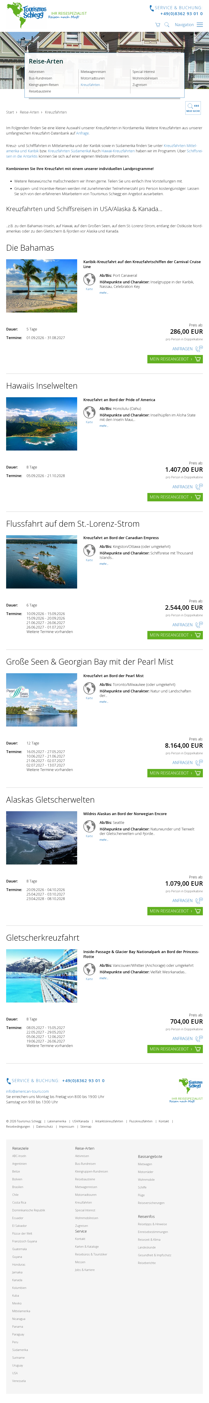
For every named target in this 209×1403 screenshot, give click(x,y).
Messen (80, 1262)
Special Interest (143, 71)
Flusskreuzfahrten (140, 1121)
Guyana (17, 1257)
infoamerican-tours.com (27, 1091)
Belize (16, 1171)
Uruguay (17, 1365)
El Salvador (19, 1226)
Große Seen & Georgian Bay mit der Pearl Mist (89, 661)
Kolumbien (19, 1288)
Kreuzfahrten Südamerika (69, 150)
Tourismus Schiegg (29, 1121)
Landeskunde (147, 1247)
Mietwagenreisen (93, 71)
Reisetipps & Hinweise (152, 1224)
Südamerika (20, 1350)
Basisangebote (150, 1156)
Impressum (66, 1126)
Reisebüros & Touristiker (91, 1254)
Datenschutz (44, 1126)
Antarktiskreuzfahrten (109, 1121)
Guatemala (19, 1249)
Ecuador (17, 1218)
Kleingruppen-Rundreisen (91, 1171)
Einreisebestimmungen (153, 1232)
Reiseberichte (147, 1263)
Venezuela (19, 1381)
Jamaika (17, 1272)
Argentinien (19, 1164)
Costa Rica (19, 1202)
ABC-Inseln (19, 1156)
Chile (15, 1195)
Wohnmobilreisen (145, 78)
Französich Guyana (24, 1241)
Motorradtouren (93, 78)
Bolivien (17, 1179)
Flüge (141, 1195)
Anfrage (82, 133)
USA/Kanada (80, 1121)
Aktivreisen (36, 71)
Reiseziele (20, 1148)
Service (81, 1231)
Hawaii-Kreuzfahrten (118, 150)
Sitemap (85, 1126)
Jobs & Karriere (85, 1270)
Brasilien (17, 1187)
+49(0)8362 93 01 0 (181, 13)
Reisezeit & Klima (149, 1240)
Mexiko (17, 1303)
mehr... (104, 293)
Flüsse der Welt (22, 1233)
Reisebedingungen (18, 1126)
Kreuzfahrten (90, 84)
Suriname (18, 1358)
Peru (15, 1342)
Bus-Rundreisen (40, 78)
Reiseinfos (146, 1216)
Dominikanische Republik (28, 1210)
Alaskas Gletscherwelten (50, 799)
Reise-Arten (29, 112)
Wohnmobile (146, 1180)
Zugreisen (139, 84)
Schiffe (142, 1187)
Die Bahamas (30, 247)
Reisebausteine (40, 91)
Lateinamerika (57, 1121)
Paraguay (18, 1334)
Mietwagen (145, 1164)
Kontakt (164, 1121)
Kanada (17, 1280)
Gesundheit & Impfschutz (154, 1255)
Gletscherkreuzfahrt (42, 937)
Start (10, 112)
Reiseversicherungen (151, 1203)
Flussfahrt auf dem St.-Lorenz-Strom (73, 523)
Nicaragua (18, 1319)
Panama (17, 1326)
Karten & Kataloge (87, 1246)
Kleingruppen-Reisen (44, 84)
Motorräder (145, 1172)
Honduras (18, 1264)
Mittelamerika (21, 1311)
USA (15, 1373)
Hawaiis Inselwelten (42, 385)
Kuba (15, 1295)
